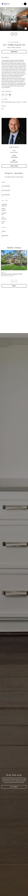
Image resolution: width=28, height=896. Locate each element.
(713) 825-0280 (14, 157)
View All (14, 285)
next (15, 33)
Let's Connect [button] (14, 786)
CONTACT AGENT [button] (14, 166)
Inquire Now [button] (14, 51)
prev (12, 33)
